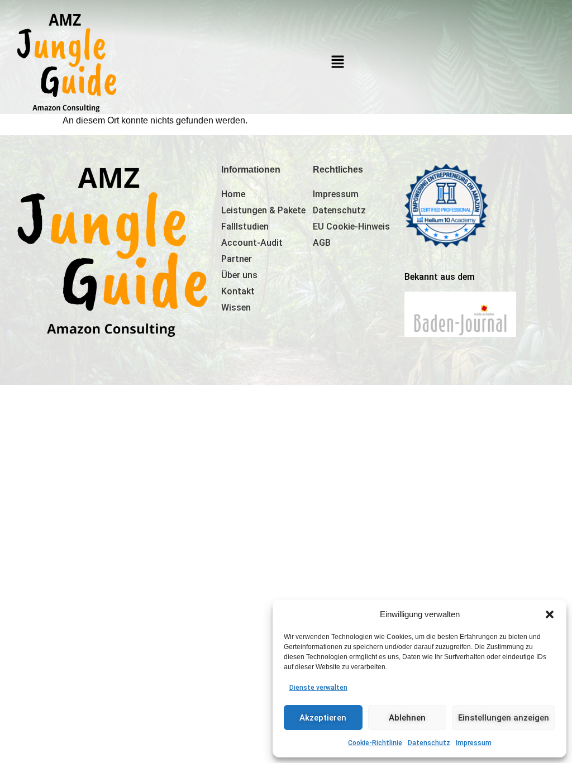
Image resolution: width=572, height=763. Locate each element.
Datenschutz (429, 743)
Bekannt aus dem (439, 276)
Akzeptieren (322, 718)
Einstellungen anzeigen (503, 718)
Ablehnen (407, 718)
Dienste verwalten (318, 688)
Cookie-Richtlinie (375, 743)
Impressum (474, 743)
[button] (549, 614)
